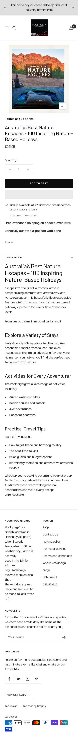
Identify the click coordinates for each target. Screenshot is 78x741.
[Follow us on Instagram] (27, 679)
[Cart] (71, 28)
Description (13, 257)
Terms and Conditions (57, 556)
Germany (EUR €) (17, 695)
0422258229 (50, 584)
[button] (39, 194)
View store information (23, 215)
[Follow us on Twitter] (18, 679)
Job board (50, 577)
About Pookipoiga (54, 563)
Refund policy (52, 541)
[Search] (14, 28)
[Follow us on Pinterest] (36, 679)
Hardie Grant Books (19, 119)
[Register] (64, 637)
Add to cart (39, 183)
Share (9, 242)
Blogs (46, 570)
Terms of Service (54, 549)
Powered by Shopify (34, 706)
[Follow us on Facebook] (9, 679)
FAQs (46, 527)
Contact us (50, 534)
